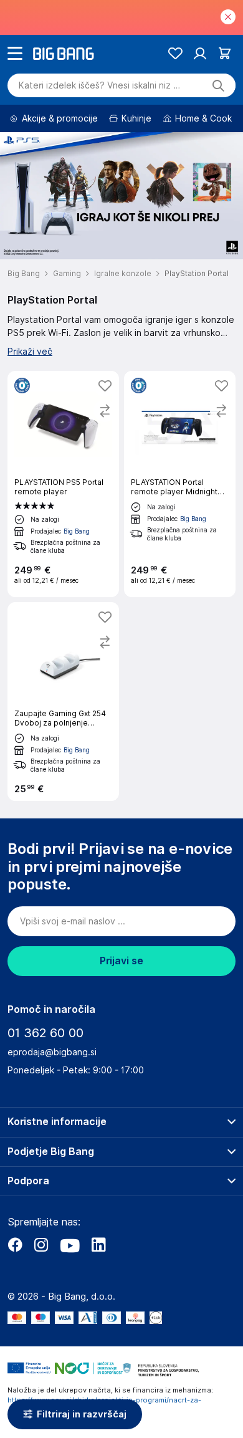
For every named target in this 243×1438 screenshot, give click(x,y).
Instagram (41, 1244)
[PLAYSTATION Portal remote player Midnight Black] (180, 484)
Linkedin (98, 1244)
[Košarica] (225, 53)
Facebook (14, 1244)
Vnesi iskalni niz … (99, 85)
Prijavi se (121, 961)
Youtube (70, 1244)
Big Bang (77, 531)
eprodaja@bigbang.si (52, 1052)
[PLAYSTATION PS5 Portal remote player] (63, 484)
